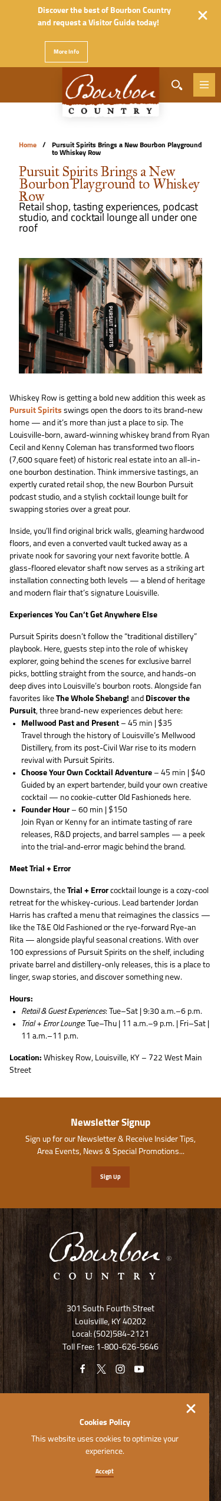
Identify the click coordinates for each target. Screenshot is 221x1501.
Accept (104, 1472)
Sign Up (110, 1177)
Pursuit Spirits (35, 410)
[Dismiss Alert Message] (202, 15)
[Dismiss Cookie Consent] (191, 1408)
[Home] (110, 97)
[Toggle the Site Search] (177, 85)
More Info (66, 52)
